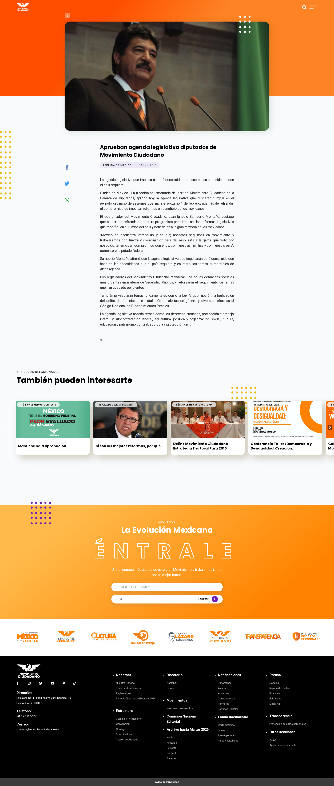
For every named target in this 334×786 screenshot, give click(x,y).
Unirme (203, 599)
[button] (330, 427)
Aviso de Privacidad (167, 782)
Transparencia (280, 716)
